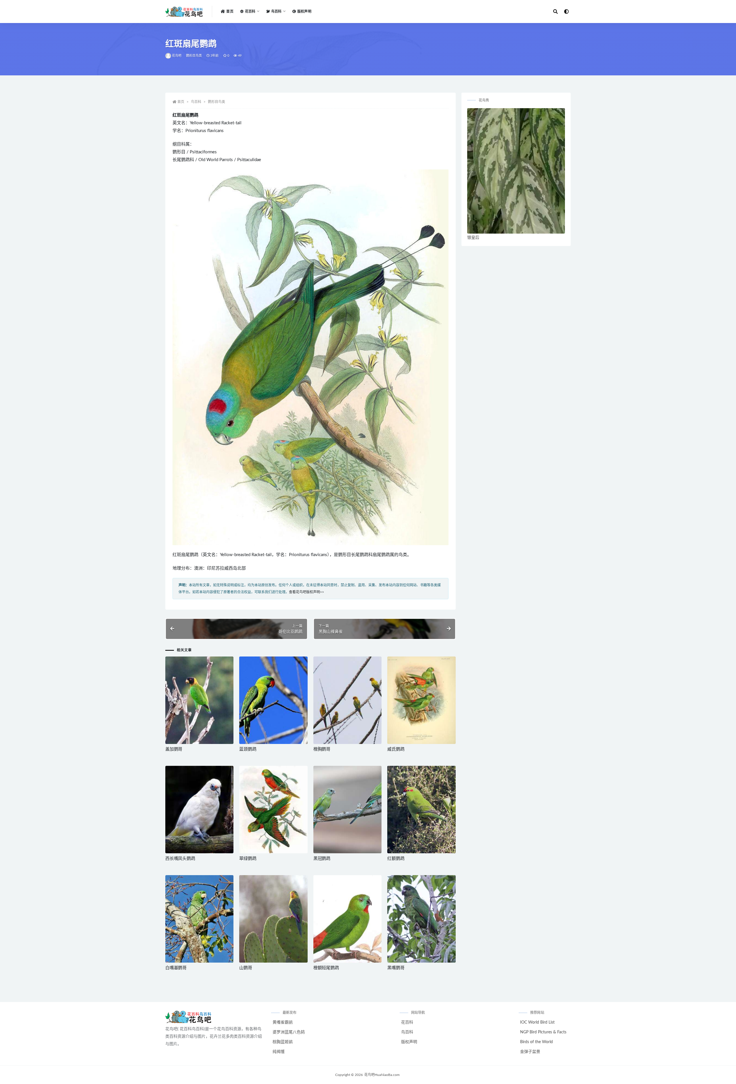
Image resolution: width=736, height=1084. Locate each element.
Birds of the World (536, 1042)
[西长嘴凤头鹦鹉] (199, 809)
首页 (229, 11)
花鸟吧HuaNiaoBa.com (382, 1075)
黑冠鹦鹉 (321, 858)
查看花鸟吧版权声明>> (306, 592)
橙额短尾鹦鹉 (326, 968)
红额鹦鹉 (395, 858)
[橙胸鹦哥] (347, 700)
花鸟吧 (177, 55)
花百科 (407, 1022)
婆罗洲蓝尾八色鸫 (289, 1032)
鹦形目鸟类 (194, 55)
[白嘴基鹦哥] (199, 919)
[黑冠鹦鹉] (347, 809)
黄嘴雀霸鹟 (283, 1022)
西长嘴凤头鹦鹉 (180, 858)
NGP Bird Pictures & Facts (543, 1032)
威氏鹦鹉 (395, 749)
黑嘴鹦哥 (395, 968)
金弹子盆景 (530, 1052)
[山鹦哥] (273, 919)
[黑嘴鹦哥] (421, 919)
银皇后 (473, 238)
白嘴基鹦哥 (176, 968)
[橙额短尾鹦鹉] (347, 919)
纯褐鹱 (279, 1052)
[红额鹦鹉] (421, 809)
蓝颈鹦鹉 (247, 749)
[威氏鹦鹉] (421, 700)
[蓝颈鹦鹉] (273, 700)
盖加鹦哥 (173, 749)
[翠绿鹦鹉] (273, 809)
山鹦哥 (245, 968)
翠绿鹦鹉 (247, 858)
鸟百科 (196, 102)
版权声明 (304, 11)
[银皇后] (516, 171)
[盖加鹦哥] (199, 700)
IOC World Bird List (537, 1022)
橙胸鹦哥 (321, 749)
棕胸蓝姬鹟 (283, 1042)
